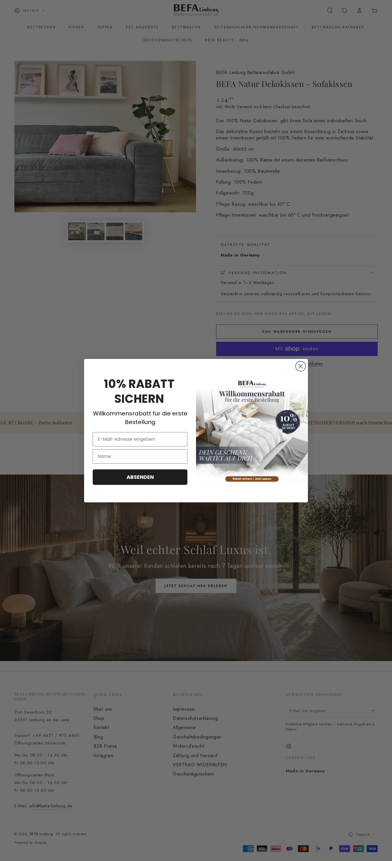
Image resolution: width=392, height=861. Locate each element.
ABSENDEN (140, 477)
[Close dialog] (301, 366)
